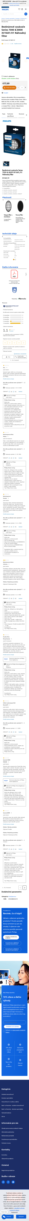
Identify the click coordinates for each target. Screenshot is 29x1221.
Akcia (3, 1116)
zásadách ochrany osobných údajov (17, 1209)
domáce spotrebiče (14, 5)
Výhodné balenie (6, 1113)
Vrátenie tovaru (6, 1143)
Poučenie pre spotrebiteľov (9, 1139)
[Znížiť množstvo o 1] (18, 87)
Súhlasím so (15, 1031)
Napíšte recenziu (17, 43)
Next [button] (25, 199)
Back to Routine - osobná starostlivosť (13, 1105)
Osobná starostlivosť (8, 1094)
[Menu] (25, 9)
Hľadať (25, 14)
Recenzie (21, 114)
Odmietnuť (8, 1216)
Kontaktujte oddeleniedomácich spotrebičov (12, 949)
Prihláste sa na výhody (12, 1026)
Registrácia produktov (8, 1170)
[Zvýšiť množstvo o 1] (25, 87)
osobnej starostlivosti (13, 3)
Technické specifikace (10, 115)
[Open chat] (4, 1217)
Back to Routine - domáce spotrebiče (12, 1109)
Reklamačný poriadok (8, 1136)
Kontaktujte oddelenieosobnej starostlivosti (12, 943)
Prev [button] (3, 199)
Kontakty (4, 1155)
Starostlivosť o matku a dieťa (10, 1102)
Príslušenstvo (12, 896)
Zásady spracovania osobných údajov (12, 1128)
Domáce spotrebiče (7, 1098)
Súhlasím (21, 1216)
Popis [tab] (3, 114)
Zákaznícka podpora (7, 1158)
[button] (6, 164)
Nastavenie (14, 1212)
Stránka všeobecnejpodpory (11, 937)
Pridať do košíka (10, 87)
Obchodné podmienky (8, 1132)
